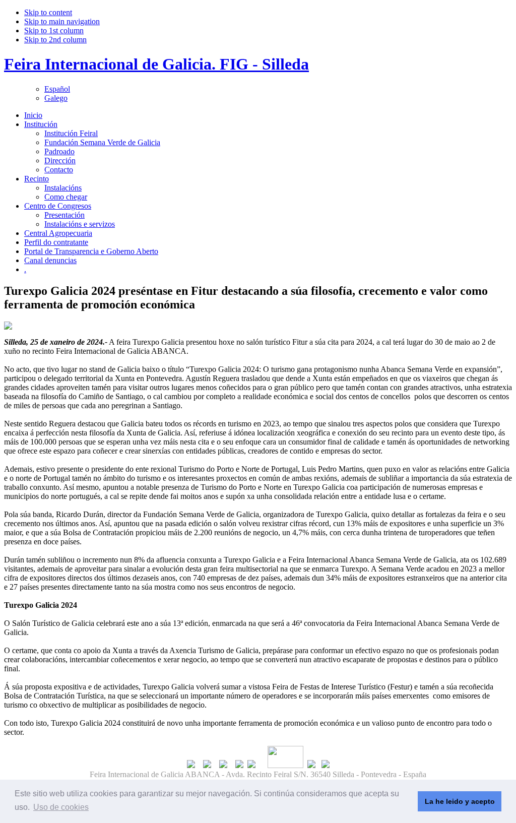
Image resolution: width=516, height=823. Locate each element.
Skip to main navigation (62, 21)
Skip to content (48, 12)
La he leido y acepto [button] (460, 801)
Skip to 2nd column (55, 39)
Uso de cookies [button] (61, 807)
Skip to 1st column (54, 30)
